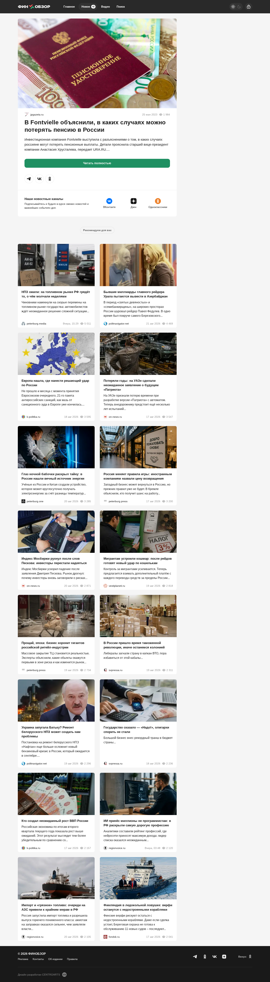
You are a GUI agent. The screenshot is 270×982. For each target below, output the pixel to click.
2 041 (169, 936)
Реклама (23, 959)
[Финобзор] (34, 7)
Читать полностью (97, 163)
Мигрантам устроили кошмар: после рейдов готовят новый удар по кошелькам (138, 561)
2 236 (169, 763)
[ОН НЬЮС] (105, 416)
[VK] (214, 956)
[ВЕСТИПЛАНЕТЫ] (105, 585)
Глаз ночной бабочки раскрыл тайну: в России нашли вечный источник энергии (53, 476)
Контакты (38, 959)
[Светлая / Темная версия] (236, 6)
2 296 (87, 763)
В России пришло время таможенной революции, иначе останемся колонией (134, 645)
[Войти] (248, 6)
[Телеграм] (195, 956)
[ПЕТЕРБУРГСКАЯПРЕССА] (105, 501)
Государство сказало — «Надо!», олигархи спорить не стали (136, 730)
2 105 (87, 936)
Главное (69, 6)
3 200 (169, 501)
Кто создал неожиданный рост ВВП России (55, 820)
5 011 (87, 323)
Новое (87, 6)
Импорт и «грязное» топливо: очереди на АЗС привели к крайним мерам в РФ (53, 907)
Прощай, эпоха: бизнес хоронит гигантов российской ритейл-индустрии (53, 645)
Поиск (121, 6)
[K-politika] (23, 416)
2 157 (87, 847)
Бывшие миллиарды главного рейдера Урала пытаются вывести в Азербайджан (136, 294)
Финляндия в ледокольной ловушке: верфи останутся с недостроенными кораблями (138, 907)
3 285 (87, 501)
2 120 (169, 847)
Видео (105, 6)
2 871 (87, 585)
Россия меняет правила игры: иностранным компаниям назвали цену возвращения (138, 476)
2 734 (87, 670)
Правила (72, 959)
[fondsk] (105, 936)
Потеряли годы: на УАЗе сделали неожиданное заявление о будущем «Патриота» (131, 385)
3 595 (87, 416)
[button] (28, 178)
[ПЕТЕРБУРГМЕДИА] (23, 323)
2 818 (169, 585)
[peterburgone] (23, 501)
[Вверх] (245, 956)
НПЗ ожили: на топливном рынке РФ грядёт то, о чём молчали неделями (56, 294)
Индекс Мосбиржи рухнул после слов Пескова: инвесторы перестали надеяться (54, 561)
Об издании (55, 959)
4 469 (169, 323)
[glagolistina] (26, 114)
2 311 (169, 670)
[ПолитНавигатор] (105, 323)
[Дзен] (224, 956)
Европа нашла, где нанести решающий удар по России (55, 383)
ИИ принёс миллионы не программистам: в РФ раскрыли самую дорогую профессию (137, 823)
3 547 (169, 416)
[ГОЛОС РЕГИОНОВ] (105, 847)
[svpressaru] (105, 670)
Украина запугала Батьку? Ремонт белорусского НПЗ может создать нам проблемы (51, 732)
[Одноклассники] (205, 956)
